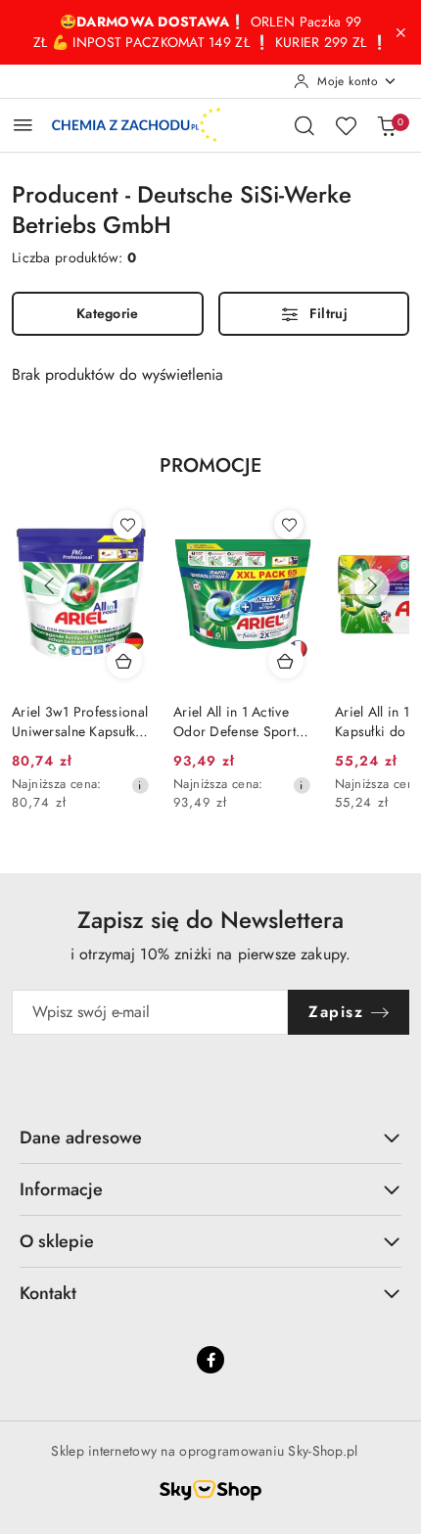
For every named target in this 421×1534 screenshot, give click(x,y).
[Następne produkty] (372, 586)
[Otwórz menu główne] (23, 125)
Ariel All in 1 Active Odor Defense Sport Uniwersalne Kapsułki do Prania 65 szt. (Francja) (237, 721)
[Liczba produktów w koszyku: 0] (387, 125)
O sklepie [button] (57, 1241)
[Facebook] (210, 1359)
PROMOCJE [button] (210, 465)
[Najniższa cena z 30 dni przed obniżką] (140, 785)
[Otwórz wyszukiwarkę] (304, 125)
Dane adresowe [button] (81, 1137)
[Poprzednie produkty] (49, 586)
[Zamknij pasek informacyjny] (400, 32)
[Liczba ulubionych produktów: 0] (345, 125)
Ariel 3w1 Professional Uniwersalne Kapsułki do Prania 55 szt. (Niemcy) (80, 721)
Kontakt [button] (48, 1293)
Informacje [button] (61, 1189)
